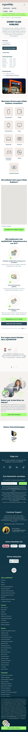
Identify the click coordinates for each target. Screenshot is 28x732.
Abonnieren (23, 483)
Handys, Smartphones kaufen (8, 630)
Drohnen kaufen (5, 658)
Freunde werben (5, 622)
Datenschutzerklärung (14, 718)
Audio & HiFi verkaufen (6, 685)
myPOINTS (3, 620)
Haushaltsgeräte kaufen (7, 641)
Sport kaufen (4, 654)
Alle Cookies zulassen (14, 728)
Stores (7, 17)
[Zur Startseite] (7, 5)
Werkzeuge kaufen (5, 645)
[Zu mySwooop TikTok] (23, 467)
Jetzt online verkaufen (14, 414)
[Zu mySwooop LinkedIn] (17, 467)
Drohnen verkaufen (5, 688)
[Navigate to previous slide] (3, 356)
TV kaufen (3, 667)
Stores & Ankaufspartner (7, 586)
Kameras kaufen (5, 664)
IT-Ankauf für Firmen (6, 601)
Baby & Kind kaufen (5, 652)
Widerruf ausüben (5, 624)
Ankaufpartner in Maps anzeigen (14, 229)
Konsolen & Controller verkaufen (9, 692)
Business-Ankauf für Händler (8, 599)
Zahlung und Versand (6, 616)
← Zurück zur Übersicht (6, 226)
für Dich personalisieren (11, 716)
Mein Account (4, 607)
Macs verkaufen (5, 681)
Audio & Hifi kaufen (5, 639)
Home (2, 17)
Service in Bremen (5, 588)
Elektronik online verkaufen (14, 323)
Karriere (3, 584)
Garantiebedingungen (6, 618)
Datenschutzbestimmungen (14, 488)
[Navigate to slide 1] (11, 367)
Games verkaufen (5, 694)
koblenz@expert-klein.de (12, 75)
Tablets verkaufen (5, 677)
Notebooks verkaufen (6, 683)
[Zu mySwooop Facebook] (3, 467)
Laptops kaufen (5, 635)
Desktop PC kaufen (5, 660)
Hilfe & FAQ (3, 609)
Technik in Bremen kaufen (7, 590)
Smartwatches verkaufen (7, 679)
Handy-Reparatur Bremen (7, 595)
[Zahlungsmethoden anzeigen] (6, 546)
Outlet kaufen (4, 669)
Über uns (3, 580)
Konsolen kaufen (5, 662)
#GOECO (3, 597)
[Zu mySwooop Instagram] (10, 467)
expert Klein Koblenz (16, 17)
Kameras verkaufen (5, 690)
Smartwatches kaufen (6, 637)
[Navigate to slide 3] (16, 367)
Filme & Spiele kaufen (6, 647)
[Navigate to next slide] (25, 356)
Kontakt (3, 611)
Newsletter (4, 614)
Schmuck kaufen (5, 656)
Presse (3, 582)
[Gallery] (14, 437)
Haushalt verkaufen (5, 696)
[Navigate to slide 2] (14, 367)
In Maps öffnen (5, 52)
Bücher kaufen (4, 643)
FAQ (22, 328)
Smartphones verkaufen (7, 675)
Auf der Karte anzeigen (9, 48)
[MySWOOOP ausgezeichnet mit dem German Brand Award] (14, 436)
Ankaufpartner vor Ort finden (14, 319)
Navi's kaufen (4, 650)
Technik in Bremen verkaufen (8, 593)
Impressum (23, 718)
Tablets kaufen (4, 633)
